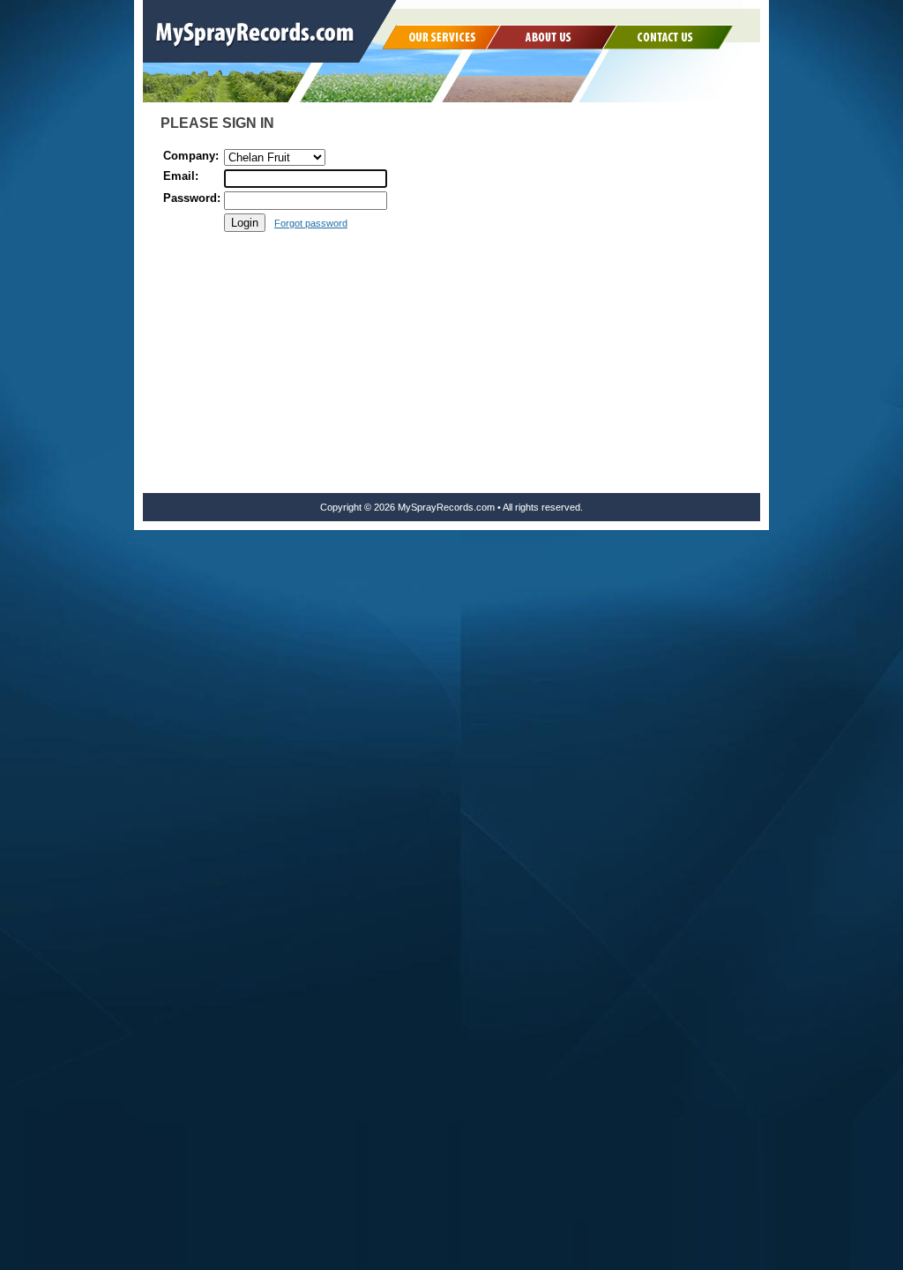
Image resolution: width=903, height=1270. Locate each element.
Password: (191, 198)
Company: (191, 155)
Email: (180, 176)
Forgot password (310, 223)
